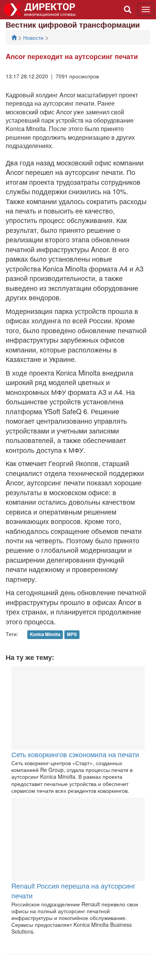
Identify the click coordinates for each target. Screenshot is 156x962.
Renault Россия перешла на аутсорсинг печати (73, 890)
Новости (34, 37)
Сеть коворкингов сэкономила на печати (75, 754)
